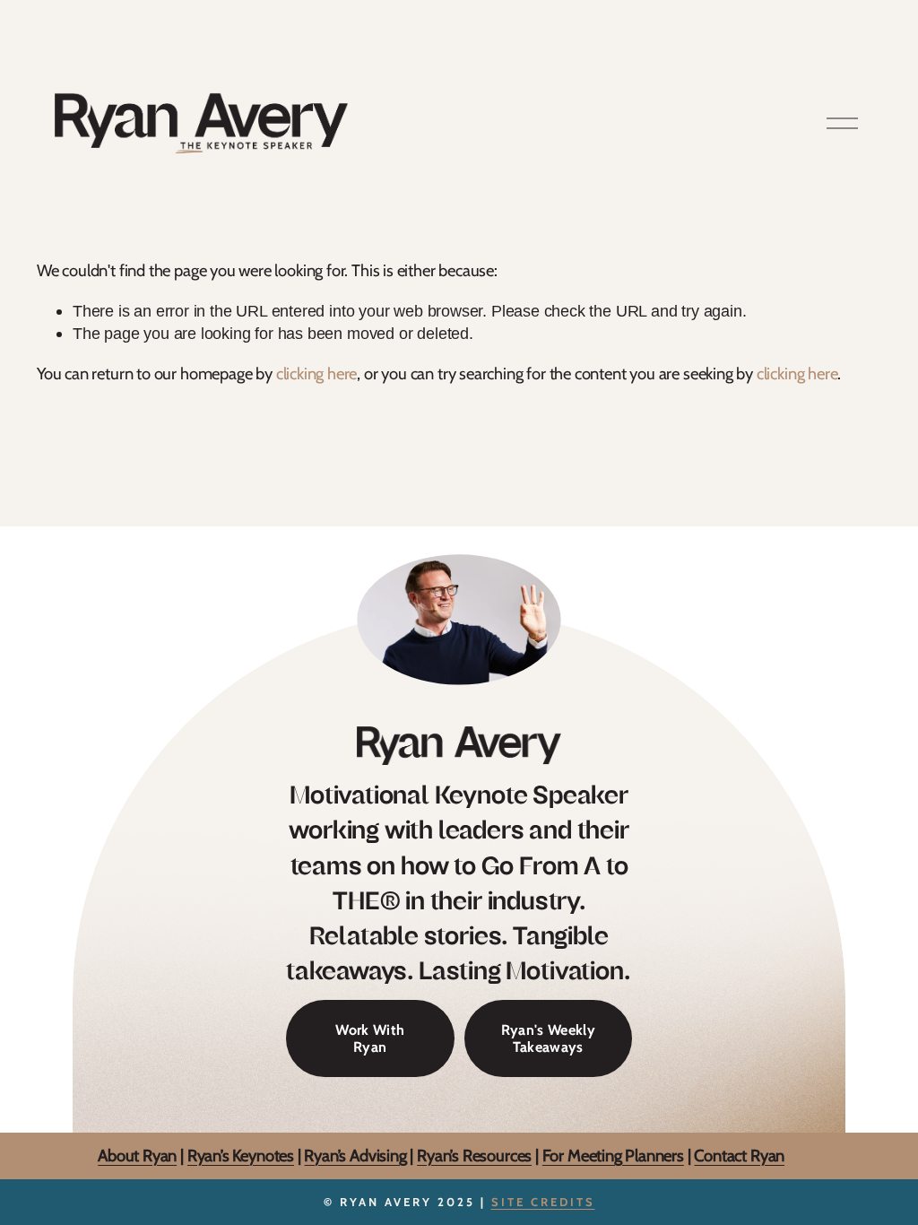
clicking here (317, 373)
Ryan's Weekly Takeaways (548, 1038)
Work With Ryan (369, 1038)
